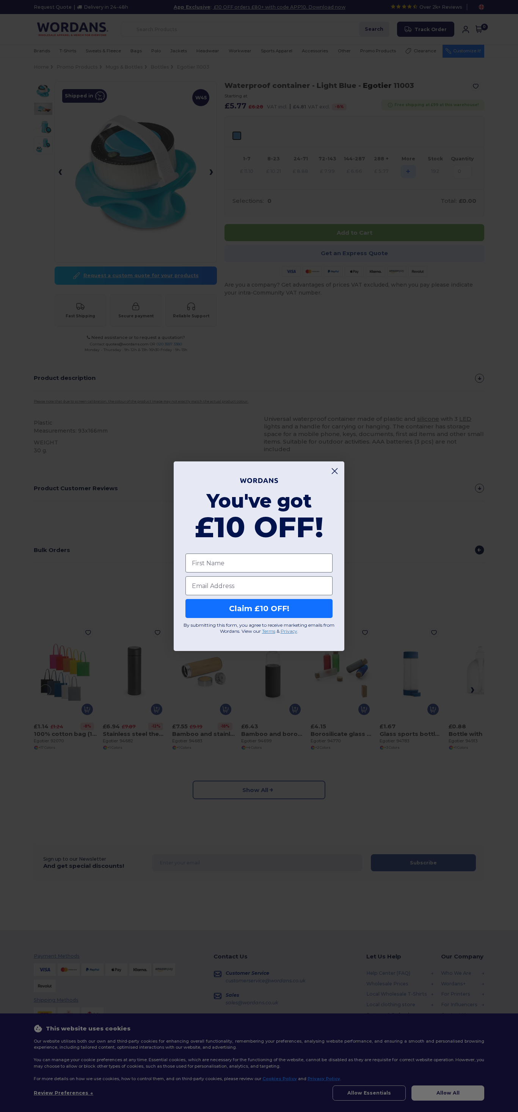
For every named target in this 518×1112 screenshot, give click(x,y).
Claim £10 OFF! (259, 608)
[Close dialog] (334, 471)
